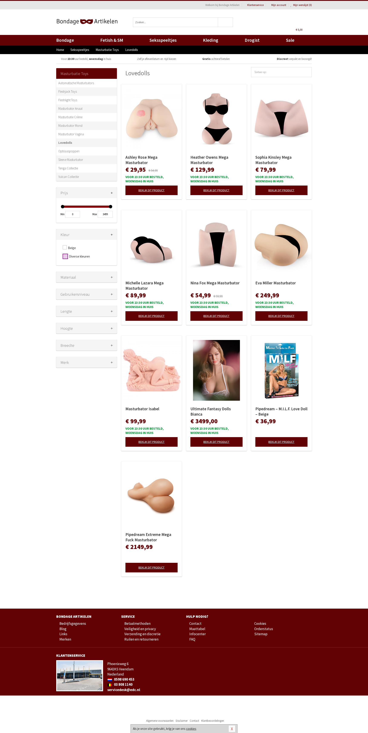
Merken (65, 639)
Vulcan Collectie (68, 177)
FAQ (192, 639)
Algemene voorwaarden (160, 721)
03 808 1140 (122, 684)
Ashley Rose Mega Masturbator (141, 160)
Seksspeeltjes (163, 40)
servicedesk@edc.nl (123, 689)
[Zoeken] (225, 22)
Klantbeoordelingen (212, 721)
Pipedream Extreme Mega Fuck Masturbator (148, 537)
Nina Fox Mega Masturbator (215, 282)
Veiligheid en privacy (140, 628)
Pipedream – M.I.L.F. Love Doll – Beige (281, 411)
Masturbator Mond (70, 126)
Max (94, 214)
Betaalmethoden (137, 623)
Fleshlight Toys (67, 100)
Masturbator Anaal (70, 109)
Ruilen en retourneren (141, 639)
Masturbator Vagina (71, 134)
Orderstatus (263, 628)
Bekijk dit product (151, 190)
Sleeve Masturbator (70, 160)
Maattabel (197, 628)
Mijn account (278, 5)
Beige (72, 248)
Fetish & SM (111, 40)
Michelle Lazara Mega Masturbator (144, 285)
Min (62, 214)
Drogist (252, 40)
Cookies (260, 623)
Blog (62, 628)
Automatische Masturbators (76, 83)
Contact (195, 623)
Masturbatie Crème (70, 117)
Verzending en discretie (142, 634)
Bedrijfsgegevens (72, 623)
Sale (290, 40)
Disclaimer (182, 721)
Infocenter (197, 634)
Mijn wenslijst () (302, 5)
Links (63, 634)
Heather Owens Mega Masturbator (209, 160)
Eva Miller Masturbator (275, 282)
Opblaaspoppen (68, 151)
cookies (191, 729)
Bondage (65, 40)
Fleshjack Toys (67, 91)
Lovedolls (65, 143)
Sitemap (260, 634)
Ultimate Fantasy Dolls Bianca (210, 411)
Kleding (210, 40)
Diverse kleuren (79, 256)
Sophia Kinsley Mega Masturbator (273, 160)
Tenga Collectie (68, 168)
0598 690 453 (123, 679)
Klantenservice (255, 5)
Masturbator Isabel (142, 408)
